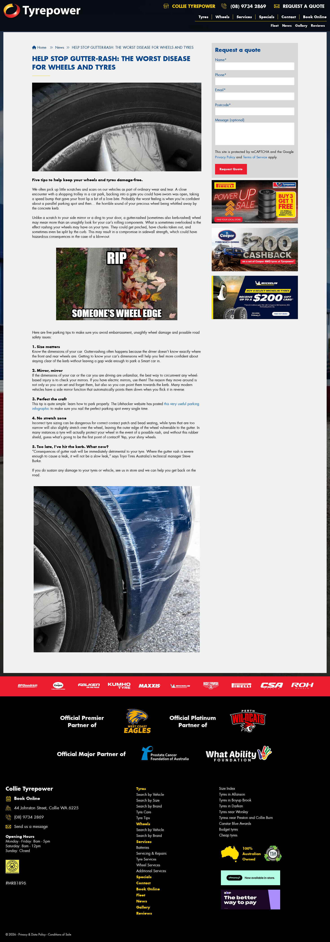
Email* (220, 90)
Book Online (315, 16)
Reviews (318, 25)
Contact (289, 16)
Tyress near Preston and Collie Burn (246, 817)
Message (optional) (229, 120)
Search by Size (147, 800)
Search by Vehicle (150, 794)
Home (41, 47)
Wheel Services (148, 865)
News (287, 25)
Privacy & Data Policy (32, 934)
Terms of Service (255, 157)
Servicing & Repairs (151, 853)
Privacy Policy (225, 157)
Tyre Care (143, 812)
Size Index (227, 788)
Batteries (142, 847)
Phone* (220, 75)
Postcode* (223, 105)
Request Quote (231, 169)
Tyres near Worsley (233, 812)
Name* (221, 59)
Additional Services (151, 871)
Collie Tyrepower (193, 6)
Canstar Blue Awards (235, 823)
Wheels (222, 16)
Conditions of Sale (59, 934)
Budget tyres (228, 829)
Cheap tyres (228, 835)
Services (244, 16)
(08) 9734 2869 (248, 6)
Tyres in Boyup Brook (235, 800)
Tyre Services (146, 859)
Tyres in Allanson (232, 794)
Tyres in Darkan (231, 806)
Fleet (275, 25)
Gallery (301, 25)
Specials (266, 16)
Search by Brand (149, 806)
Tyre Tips (143, 818)
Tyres (203, 16)
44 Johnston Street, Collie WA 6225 (46, 808)
